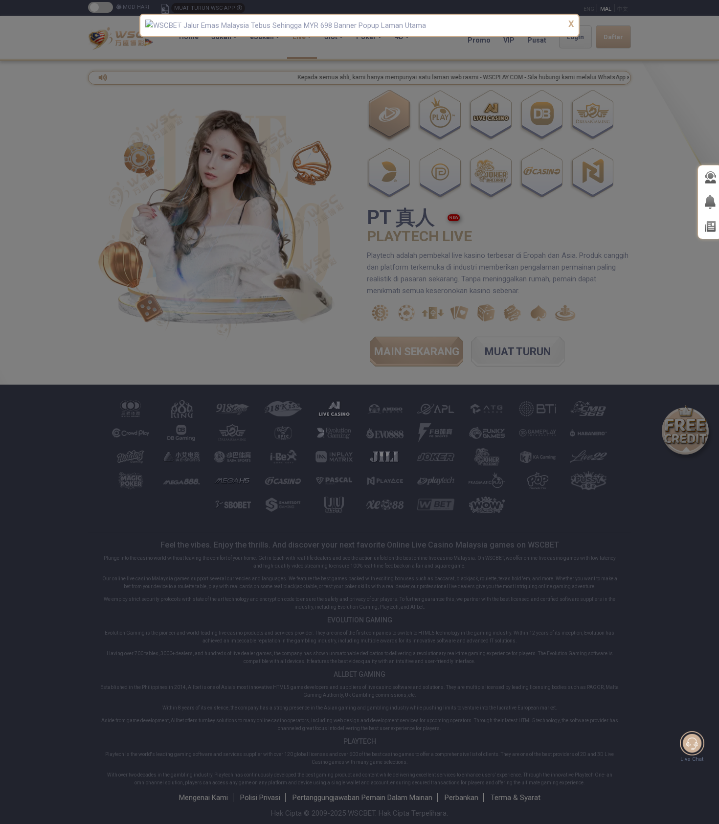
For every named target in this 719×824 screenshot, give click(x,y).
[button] (177, 25)
